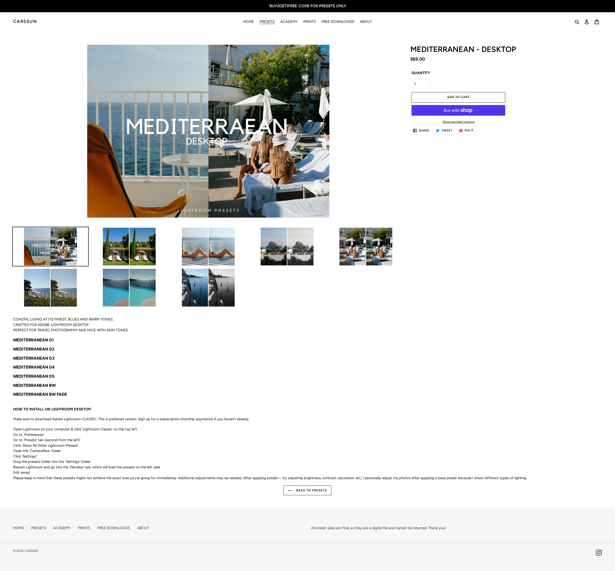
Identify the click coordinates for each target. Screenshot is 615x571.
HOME (18, 528)
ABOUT (143, 528)
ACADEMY (62, 528)
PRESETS (38, 528)
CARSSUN (25, 21)
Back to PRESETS (311, 490)
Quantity (421, 73)
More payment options (458, 122)
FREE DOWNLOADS (113, 528)
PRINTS (84, 528)
